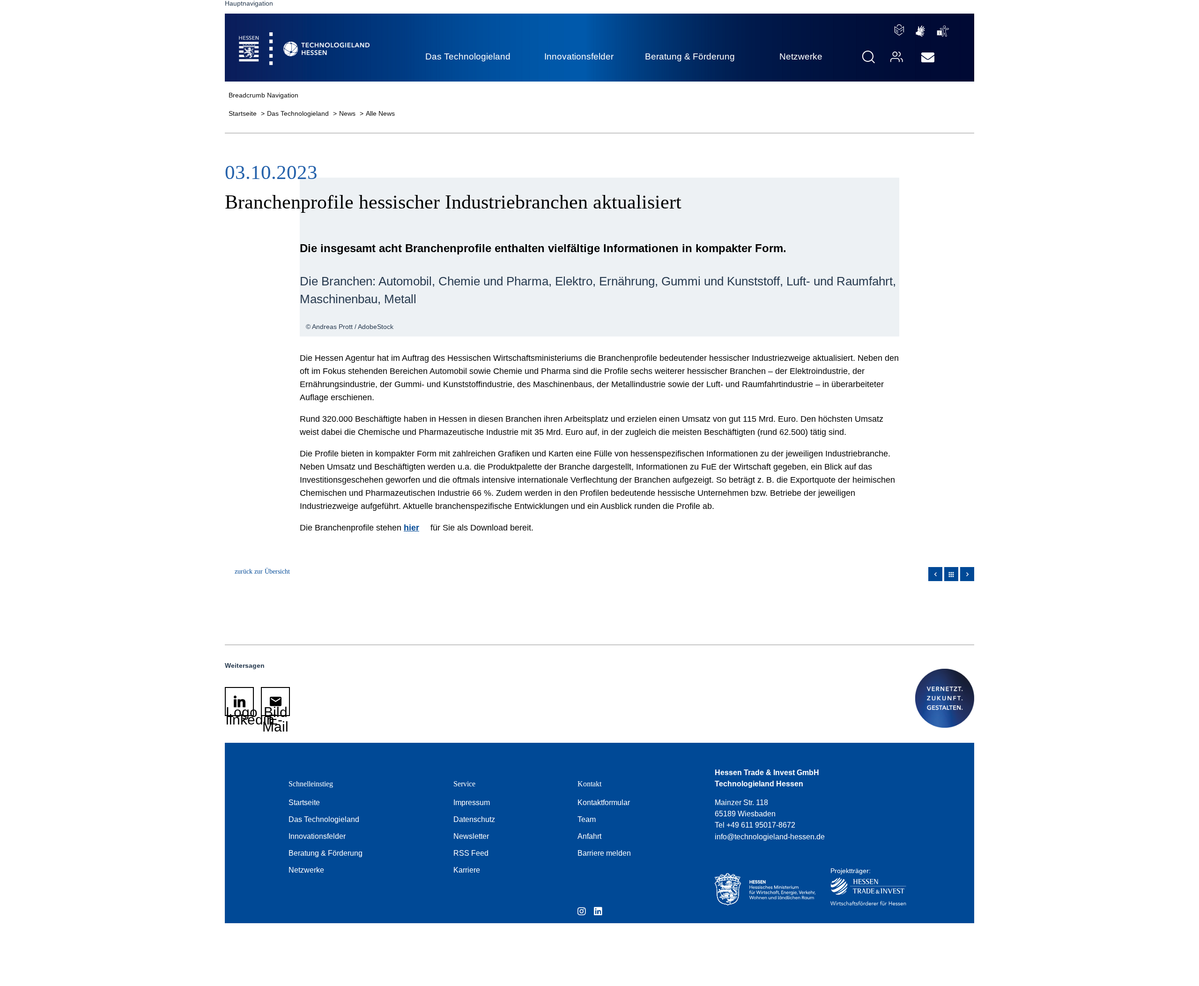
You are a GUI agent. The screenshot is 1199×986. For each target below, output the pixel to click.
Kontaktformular (603, 803)
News (348, 113)
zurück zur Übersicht (262, 571)
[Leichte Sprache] (899, 30)
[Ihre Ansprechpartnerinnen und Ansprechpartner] (895, 56)
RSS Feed (470, 853)
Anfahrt (589, 836)
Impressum (471, 803)
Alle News (380, 113)
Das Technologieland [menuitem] (468, 56)
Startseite (244, 113)
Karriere (466, 870)
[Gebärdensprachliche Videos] (920, 31)
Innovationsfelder (317, 836)
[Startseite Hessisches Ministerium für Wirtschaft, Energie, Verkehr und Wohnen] (763, 889)
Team (586, 819)
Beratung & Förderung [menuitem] (690, 56)
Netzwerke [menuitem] (800, 56)
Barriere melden (604, 853)
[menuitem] (927, 57)
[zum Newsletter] (927, 57)
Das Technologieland (299, 113)
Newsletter (471, 836)
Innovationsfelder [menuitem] (579, 56)
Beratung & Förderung (326, 853)
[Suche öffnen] (868, 56)
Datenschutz (474, 819)
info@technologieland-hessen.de (770, 837)
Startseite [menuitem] (283, 37)
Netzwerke (306, 870)
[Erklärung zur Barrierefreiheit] (943, 31)
